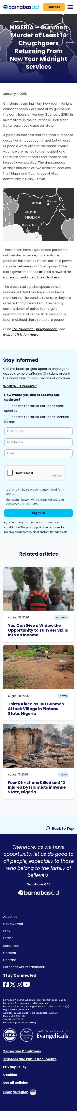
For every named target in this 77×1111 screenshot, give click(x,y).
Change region (15, 1092)
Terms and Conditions (22, 1051)
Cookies (10, 1075)
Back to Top (59, 828)
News (63, 696)
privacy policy (35, 527)
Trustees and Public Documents (29, 1059)
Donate (54, 7)
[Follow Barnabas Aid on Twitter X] (12, 985)
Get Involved (13, 924)
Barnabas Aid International (24, 967)
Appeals (61, 617)
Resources (11, 946)
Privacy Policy (14, 1067)
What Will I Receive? (20, 386)
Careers (9, 953)
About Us (10, 916)
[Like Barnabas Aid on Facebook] (6, 985)
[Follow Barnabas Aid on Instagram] (19, 985)
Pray (6, 931)
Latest (8, 938)
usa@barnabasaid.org (23, 1022)
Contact (9, 960)
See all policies (15, 1082)
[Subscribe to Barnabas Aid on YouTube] (26, 985)
